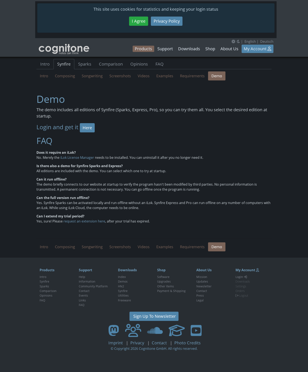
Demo (216, 75)
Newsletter (204, 286)
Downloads (189, 49)
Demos (123, 281)
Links (82, 300)
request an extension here (84, 221)
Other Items (165, 286)
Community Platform (93, 286)
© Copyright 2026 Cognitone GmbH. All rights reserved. (154, 348)
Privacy (137, 343)
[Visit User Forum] (133, 330)
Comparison (111, 64)
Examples (164, 75)
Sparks (84, 64)
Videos (144, 75)
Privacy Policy (167, 21)
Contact (84, 291)
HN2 (121, 286)
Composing (65, 75)
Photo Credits (187, 343)
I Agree (138, 21)
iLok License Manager (77, 157)
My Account (256, 49)
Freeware (124, 300)
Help (82, 277)
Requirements (192, 75)
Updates (202, 281)
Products (143, 49)
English (250, 41)
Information (87, 281)
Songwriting (92, 75)
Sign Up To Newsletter (154, 316)
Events (83, 295)
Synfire (64, 64)
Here (87, 127)
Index (122, 277)
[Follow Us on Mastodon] (113, 330)
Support (165, 49)
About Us (229, 49)
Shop (210, 49)
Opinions (139, 64)
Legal (200, 300)
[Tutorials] (177, 330)
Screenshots (120, 75)
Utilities (123, 295)
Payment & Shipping (171, 291)
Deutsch (266, 41)
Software (163, 277)
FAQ (159, 64)
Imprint (116, 343)
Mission (201, 277)
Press (200, 295)
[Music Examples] (155, 330)
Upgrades (164, 281)
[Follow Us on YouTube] (196, 330)
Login (240, 277)
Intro (45, 64)
